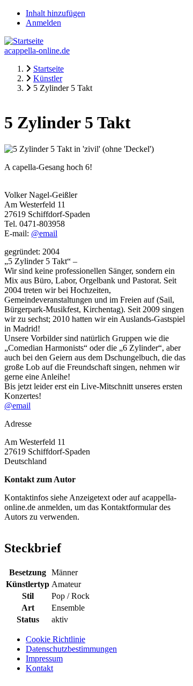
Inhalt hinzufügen (55, 13)
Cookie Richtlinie (55, 639)
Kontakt (39, 668)
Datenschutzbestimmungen (71, 648)
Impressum (44, 658)
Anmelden (43, 22)
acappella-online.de (37, 50)
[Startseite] (23, 40)
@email (44, 233)
